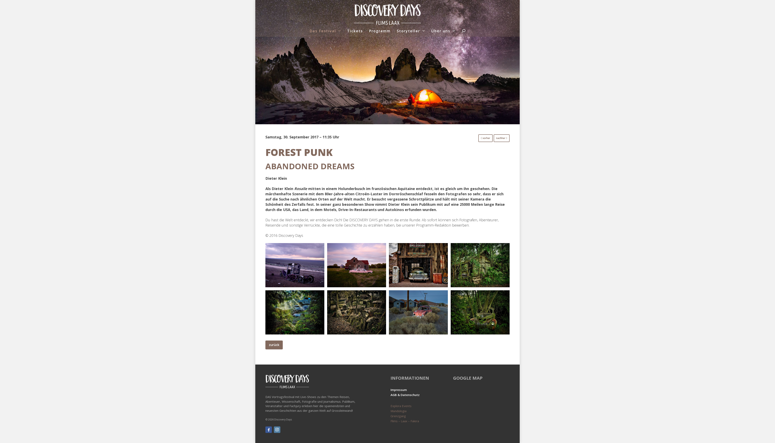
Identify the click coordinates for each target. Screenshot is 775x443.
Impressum (399, 390)
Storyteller (408, 30)
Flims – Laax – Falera (405, 421)
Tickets (355, 30)
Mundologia (398, 411)
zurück (274, 345)
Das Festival (323, 30)
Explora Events (401, 406)
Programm (380, 30)
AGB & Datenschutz (405, 395)
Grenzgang (398, 416)
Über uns (440, 30)
